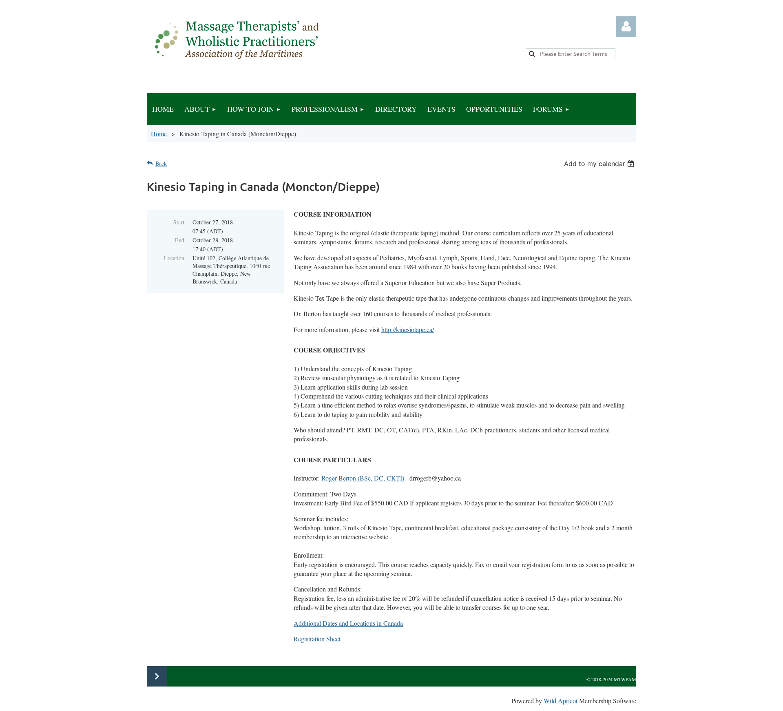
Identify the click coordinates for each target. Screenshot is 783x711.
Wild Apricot (560, 700)
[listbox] (600, 163)
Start (178, 222)
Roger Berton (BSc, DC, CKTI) (362, 478)
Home (159, 133)
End (179, 240)
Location (174, 258)
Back (161, 163)
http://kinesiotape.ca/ (407, 329)
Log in (626, 26)
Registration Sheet (317, 638)
